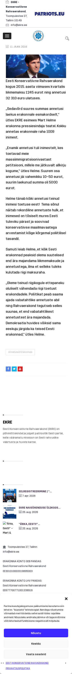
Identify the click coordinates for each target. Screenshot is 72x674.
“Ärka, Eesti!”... (29, 524)
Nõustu (36, 633)
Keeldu (36, 643)
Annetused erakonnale (20, 352)
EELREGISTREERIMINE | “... (35, 491)
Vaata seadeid (36, 654)
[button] (66, 599)
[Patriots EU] (49, 13)
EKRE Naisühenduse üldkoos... (39, 507)
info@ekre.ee (19, 25)
